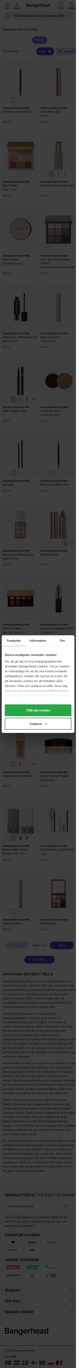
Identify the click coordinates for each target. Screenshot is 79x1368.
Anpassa (36, 723)
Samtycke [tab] (14, 640)
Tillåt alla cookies (38, 710)
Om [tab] (62, 640)
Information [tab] (38, 640)
